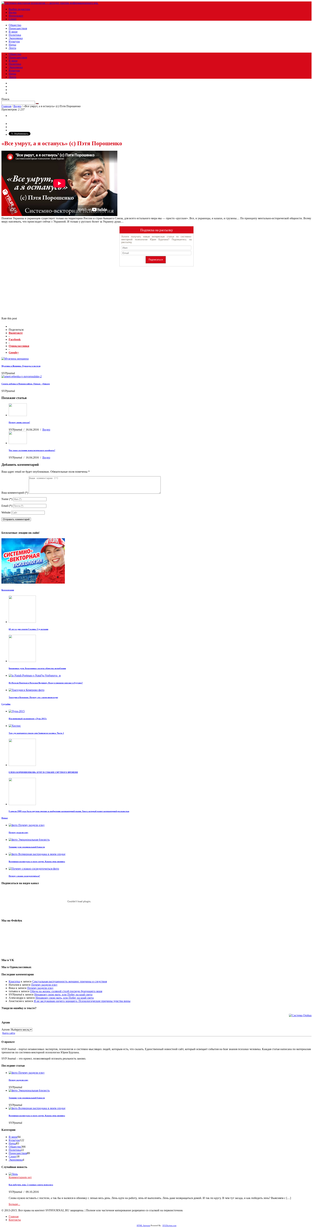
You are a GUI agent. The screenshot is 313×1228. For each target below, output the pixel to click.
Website (6, 512)
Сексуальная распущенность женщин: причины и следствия (69, 981)
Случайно (6, 704)
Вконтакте (16, 332)
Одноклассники (19, 345)
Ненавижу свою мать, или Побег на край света (63, 994)
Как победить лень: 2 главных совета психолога (31, 1185)
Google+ (14, 352)
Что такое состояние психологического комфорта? (32, 450)
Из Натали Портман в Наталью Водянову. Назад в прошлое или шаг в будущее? (46, 683)
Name (6, 499)
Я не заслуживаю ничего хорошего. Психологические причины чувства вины (82, 1001)
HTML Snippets (143, 1225)
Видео (12, 12)
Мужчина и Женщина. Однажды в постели (20, 366)
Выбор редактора (19, 9)
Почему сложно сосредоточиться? (24, 876)
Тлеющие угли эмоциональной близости (27, 847)
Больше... (14, 1204)
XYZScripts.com (169, 1225)
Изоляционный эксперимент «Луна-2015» (28, 718)
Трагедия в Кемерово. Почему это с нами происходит (33, 697)
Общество (15, 25)
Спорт (12, 18)
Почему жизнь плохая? (19, 422)
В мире (13, 31)
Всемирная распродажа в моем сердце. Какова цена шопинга (37, 861)
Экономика (16, 38)
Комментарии (7, 590)
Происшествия (18, 28)
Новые (4, 818)
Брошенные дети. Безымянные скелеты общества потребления (37, 668)
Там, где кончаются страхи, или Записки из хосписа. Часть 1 (36, 733)
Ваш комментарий (14, 492)
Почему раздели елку (18, 832)
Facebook (15, 339)
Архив (5, 1029)
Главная (6, 106)
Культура (14, 41)
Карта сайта (8, 1033)
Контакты (15, 1219)
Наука (12, 44)
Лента (12, 48)
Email (6, 505)
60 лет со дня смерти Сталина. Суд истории (28, 629)
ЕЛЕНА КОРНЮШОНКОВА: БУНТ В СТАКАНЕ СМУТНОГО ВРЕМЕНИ (43, 772)
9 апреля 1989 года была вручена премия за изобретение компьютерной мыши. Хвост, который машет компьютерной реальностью (69, 811)
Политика (15, 34)
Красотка (14, 981)
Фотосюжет (16, 15)
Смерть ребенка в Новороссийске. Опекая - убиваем (25, 384)
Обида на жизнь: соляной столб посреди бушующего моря (66, 991)
